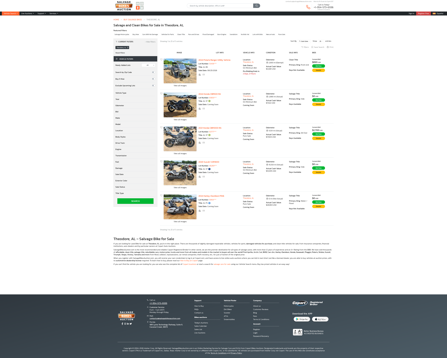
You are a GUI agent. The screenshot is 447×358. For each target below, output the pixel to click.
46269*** (213, 165)
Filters (306, 47)
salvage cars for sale (222, 264)
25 (321, 41)
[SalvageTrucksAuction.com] (141, 3)
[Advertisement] (223, 279)
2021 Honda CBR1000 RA (210, 127)
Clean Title (181, 34)
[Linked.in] (128, 323)
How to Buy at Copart (189, 260)
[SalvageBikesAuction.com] (137, 7)
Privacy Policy (236, 353)
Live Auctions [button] (27, 13)
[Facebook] (122, 323)
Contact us (198, 312)
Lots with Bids (258, 34)
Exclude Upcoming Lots (125, 85)
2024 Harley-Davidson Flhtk (211, 195)
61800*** (213, 97)
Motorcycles (229, 306)
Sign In (411, 13)
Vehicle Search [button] (10, 13)
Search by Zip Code (123, 72)
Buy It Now (119, 79)
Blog (255, 312)
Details (318, 70)
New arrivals (270, 34)
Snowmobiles (229, 319)
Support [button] (41, 13)
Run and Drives (193, 34)
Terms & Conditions (261, 319)
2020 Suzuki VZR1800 (208, 161)
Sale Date (304, 41)
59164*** (212, 199)
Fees (255, 316)
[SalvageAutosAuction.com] (137, 3)
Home (116, 19)
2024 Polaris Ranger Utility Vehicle (214, 60)
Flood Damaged (208, 34)
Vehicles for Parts (167, 34)
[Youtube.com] (130, 323)
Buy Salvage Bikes (133, 19)
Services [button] (53, 13)
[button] (135, 93)
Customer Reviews (260, 309)
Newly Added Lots (122, 65)
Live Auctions (199, 332)
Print (332, 47)
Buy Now (136, 34)
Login (255, 332)
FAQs (196, 309)
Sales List (198, 329)
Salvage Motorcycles (122, 34)
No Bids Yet (245, 34)
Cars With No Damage (150, 34)
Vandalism (233, 34)
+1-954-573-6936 (324, 7)
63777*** (212, 131)
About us (257, 306)
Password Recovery (261, 336)
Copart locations (189, 264)
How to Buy (199, 306)
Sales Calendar (200, 326)
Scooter (227, 312)
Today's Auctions (201, 322)
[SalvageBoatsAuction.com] (141, 7)
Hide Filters (150, 42)
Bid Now (319, 66)
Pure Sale (281, 34)
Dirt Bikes (228, 309)
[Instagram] (125, 323)
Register (256, 329)
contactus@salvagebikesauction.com (299, 1)
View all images (180, 85)
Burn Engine (221, 34)
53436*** (213, 63)
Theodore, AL (248, 62)
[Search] (256, 5)
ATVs (226, 316)
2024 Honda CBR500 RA (209, 94)
